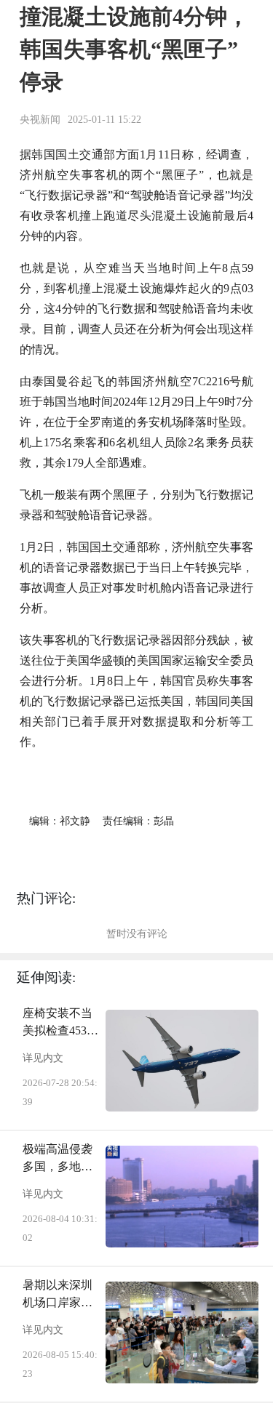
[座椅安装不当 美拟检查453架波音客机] (182, 1060)
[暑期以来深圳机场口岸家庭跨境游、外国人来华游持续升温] (182, 1332)
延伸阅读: (46, 977)
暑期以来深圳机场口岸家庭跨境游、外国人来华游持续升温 (57, 1295)
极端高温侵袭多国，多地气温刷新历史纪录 (57, 1159)
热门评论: (46, 898)
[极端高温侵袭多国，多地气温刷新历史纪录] (182, 1196)
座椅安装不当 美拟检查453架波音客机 (60, 1023)
